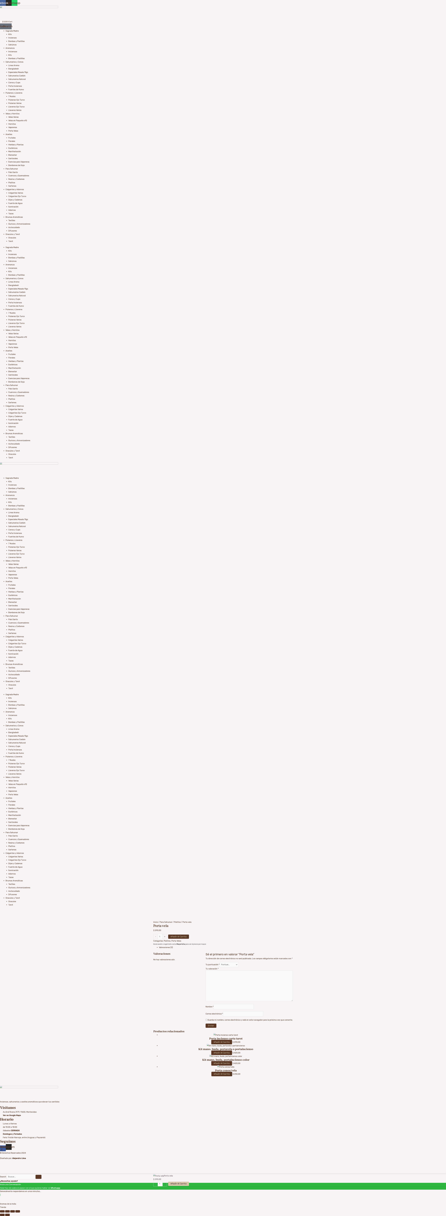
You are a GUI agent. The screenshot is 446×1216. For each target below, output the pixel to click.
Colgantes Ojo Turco (17, 196)
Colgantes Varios (15, 193)
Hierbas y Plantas (15, 145)
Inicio (155, 922)
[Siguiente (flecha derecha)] (7, 1215)
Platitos (11, 183)
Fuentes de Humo (16, 89)
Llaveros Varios (14, 110)
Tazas (10, 213)
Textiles (11, 220)
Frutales (12, 138)
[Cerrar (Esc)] (17, 1211)
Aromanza (10, 48)
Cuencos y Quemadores (18, 176)
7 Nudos (11, 96)
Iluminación (13, 207)
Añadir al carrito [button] (222, 1042)
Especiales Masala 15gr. (18, 72)
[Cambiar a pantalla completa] (7, 1211)
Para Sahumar (12, 169)
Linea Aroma (13, 65)
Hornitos (12, 124)
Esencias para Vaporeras (18, 162)
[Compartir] (12, 1211)
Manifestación (14, 151)
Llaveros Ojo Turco (16, 107)
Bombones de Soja (16, 165)
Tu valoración (212, 969)
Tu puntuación (213, 964)
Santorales (13, 158)
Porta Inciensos (15, 86)
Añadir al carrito (179, 937)
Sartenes (12, 186)
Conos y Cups (14, 82)
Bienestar (12, 155)
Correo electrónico (214, 1014)
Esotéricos (12, 148)
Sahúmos (12, 45)
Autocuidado (14, 227)
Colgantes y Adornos (15, 189)
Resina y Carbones (16, 179)
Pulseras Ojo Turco (16, 100)
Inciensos (12, 38)
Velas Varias (13, 117)
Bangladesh (13, 69)
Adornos (12, 210)
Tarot (10, 241)
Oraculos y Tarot (13, 234)
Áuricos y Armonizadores (19, 224)
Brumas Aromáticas (14, 217)
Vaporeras (12, 127)
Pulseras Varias (14, 103)
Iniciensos (12, 51)
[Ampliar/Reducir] (2, 1211)
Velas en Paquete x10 (17, 120)
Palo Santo (13, 172)
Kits (10, 34)
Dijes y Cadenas (15, 200)
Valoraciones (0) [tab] (166, 947)
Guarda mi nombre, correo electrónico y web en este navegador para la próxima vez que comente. (250, 1020)
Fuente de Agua (15, 203)
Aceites (9, 134)
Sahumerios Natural (17, 79)
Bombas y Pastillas (16, 41)
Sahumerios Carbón (16, 76)
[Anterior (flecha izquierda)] (2, 1215)
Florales (11, 141)
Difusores (12, 231)
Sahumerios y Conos (14, 62)
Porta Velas (13, 131)
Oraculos (12, 238)
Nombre (210, 1007)
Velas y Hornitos (13, 114)
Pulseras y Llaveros (14, 93)
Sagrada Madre (12, 31)
